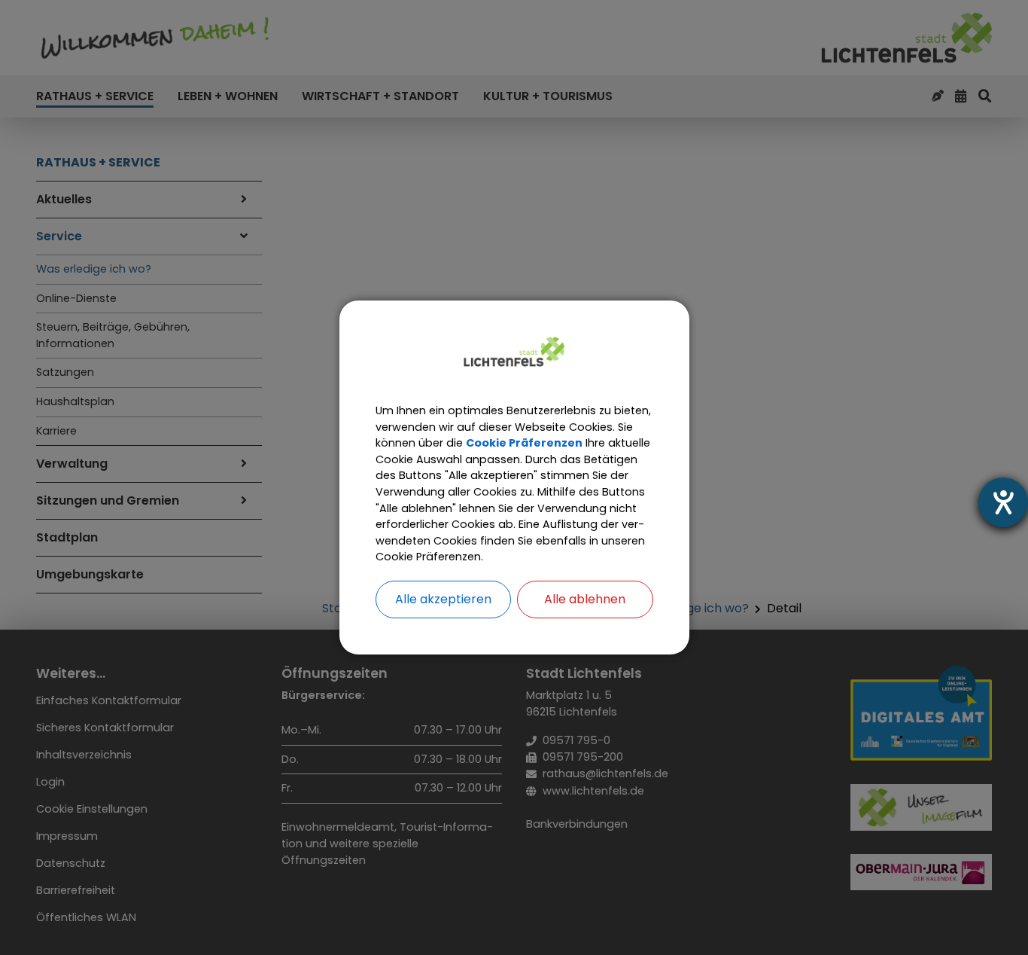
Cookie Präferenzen (524, 442)
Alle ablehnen (584, 599)
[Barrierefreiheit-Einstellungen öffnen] (1003, 502)
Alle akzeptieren (443, 599)
